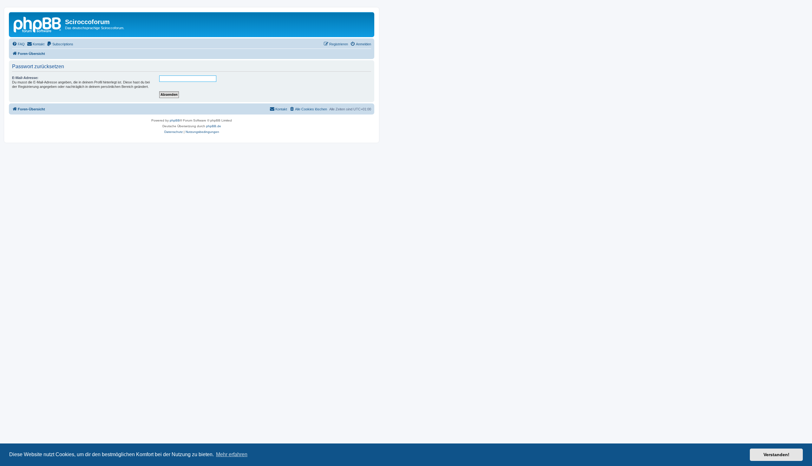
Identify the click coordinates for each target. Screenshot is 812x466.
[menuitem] (18, 44)
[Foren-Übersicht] (37, 24)
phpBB (175, 120)
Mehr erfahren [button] (231, 454)
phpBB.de (213, 126)
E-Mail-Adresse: (25, 78)
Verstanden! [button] (776, 454)
